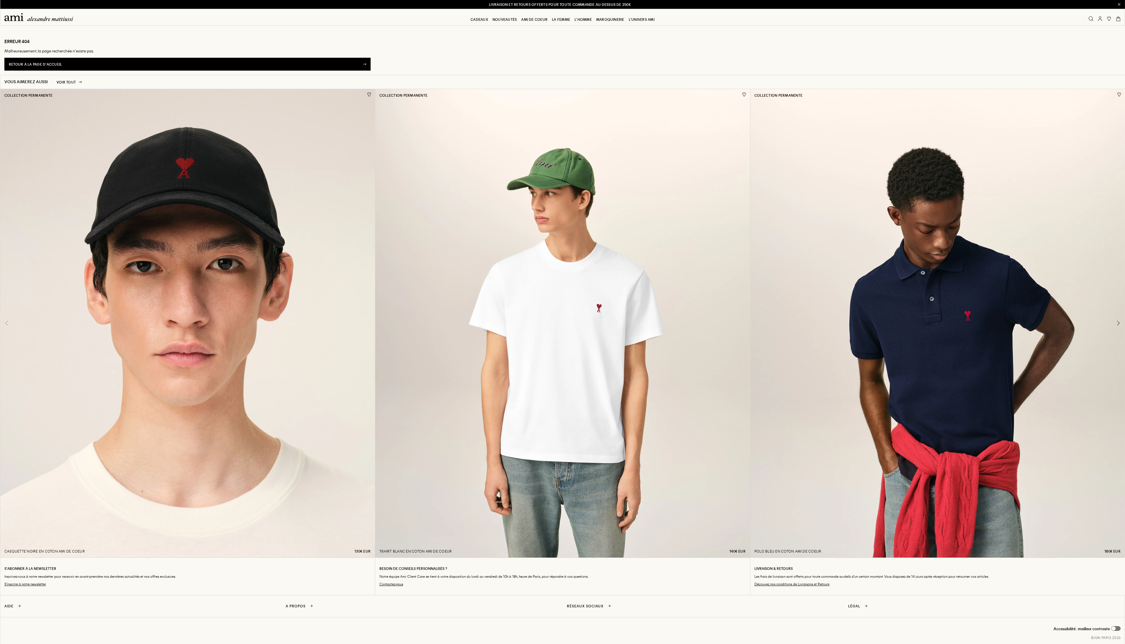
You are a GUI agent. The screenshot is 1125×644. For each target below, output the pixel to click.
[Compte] (1100, 18)
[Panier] (1118, 18)
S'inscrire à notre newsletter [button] (25, 584)
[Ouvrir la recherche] (1091, 18)
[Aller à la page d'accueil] (41, 17)
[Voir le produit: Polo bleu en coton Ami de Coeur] (937, 323)
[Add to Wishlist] (369, 94)
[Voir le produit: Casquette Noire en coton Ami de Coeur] (187, 323)
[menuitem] (479, 19)
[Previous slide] (6, 323)
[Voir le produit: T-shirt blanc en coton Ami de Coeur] (562, 323)
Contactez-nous (391, 584)
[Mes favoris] (1109, 18)
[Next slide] (1118, 323)
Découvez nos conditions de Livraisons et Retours (791, 584)
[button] (1087, 628)
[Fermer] (1119, 4)
